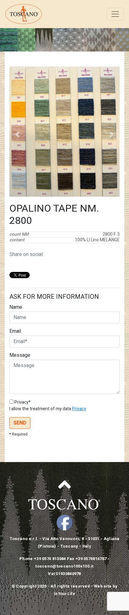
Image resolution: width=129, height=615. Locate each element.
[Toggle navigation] (115, 14)
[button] (17, 134)
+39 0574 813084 (50, 559)
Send (19, 423)
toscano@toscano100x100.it (64, 566)
